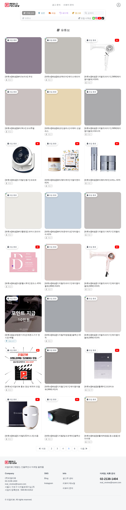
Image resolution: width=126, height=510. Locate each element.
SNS (46, 473)
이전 (43, 449)
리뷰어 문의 (68, 5)
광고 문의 (56, 5)
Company (9, 473)
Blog (46, 478)
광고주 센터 (68, 478)
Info (64, 473)
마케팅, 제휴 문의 (107, 473)
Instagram (48, 483)
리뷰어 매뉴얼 (69, 483)
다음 (83, 449)
